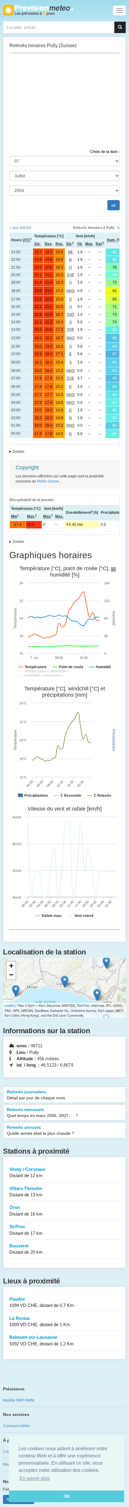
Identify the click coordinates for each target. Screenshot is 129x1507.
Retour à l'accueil (38, 10)
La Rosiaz (39, 1321)
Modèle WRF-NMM (18, 1400)
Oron (26, 1210)
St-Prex (26, 1229)
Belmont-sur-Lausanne (41, 1340)
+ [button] (11, 966)
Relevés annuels (40, 1130)
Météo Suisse (48, 481)
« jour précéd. (21, 228)
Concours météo (16, 1426)
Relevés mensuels (42, 1112)
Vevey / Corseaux (27, 1172)
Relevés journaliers (36, 1094)
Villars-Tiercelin (26, 1191)
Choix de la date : (105, 152)
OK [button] (67, 1496)
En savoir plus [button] (35, 1478)
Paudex (41, 1302)
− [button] (11, 975)
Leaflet (9, 1005)
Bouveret (26, 1249)
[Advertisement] (64, 101)
